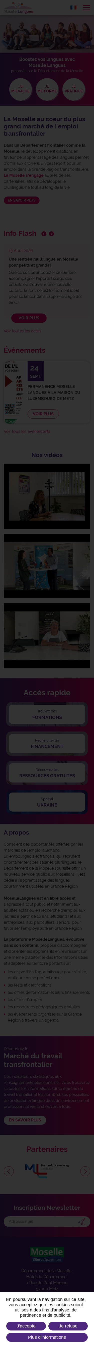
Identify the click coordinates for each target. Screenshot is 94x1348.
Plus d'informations (47, 1337)
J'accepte (26, 1325)
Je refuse (68, 1325)
